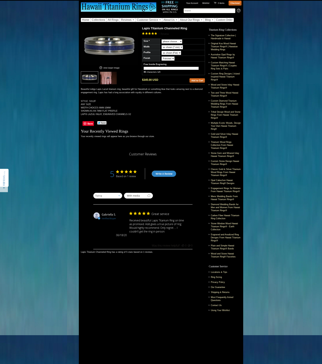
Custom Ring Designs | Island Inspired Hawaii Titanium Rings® (225, 76)
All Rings (113, 19)
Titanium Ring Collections (223, 29)
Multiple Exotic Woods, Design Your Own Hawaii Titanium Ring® (226, 126)
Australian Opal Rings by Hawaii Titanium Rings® (223, 56)
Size (146, 41)
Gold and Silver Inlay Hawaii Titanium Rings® (224, 135)
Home (85, 19)
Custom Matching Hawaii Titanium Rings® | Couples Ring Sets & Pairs (224, 65)
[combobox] (107, 196)
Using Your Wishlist (220, 310)
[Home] (118, 9)
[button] (4, 182)
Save (90, 123)
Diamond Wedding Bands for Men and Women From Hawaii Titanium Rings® (225, 207)
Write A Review (164, 173)
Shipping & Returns (220, 292)
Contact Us (216, 305)
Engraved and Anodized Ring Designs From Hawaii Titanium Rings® (225, 237)
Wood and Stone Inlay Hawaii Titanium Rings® (225, 86)
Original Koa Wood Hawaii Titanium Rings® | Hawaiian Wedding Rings (224, 46)
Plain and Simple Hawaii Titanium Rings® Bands (222, 247)
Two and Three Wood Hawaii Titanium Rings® (224, 94)
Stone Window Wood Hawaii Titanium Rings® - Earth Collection (224, 226)
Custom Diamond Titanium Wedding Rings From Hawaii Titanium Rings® (224, 104)
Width (147, 46)
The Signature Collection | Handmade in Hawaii (223, 37)
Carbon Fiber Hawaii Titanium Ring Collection (225, 217)
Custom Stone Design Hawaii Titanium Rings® (225, 162)
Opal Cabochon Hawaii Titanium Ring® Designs (222, 182)
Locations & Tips (219, 272)
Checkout (235, 3)
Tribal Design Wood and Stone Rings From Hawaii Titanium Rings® (225, 115)
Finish (147, 58)
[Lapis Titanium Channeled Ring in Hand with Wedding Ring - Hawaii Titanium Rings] (108, 78)
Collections (98, 19)
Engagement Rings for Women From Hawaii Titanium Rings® (225, 190)
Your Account (192, 3)
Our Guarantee (218, 287)
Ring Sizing (216, 277)
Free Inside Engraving (155, 64)
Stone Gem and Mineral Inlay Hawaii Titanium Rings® (225, 154)
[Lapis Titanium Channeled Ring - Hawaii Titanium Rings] (89, 77)
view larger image (111, 68)
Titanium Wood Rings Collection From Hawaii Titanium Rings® (222, 145)
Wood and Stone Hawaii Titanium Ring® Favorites (223, 255)
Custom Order (224, 19)
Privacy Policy (218, 282)
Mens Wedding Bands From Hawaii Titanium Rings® (224, 198)
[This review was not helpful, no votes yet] (189, 245)
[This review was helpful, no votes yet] (183, 245)
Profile (147, 52)
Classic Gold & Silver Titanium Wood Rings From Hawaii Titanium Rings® (226, 172)
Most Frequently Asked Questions (222, 298)
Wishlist (205, 3)
